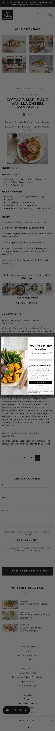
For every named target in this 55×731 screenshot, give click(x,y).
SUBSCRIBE (40, 382)
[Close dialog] (52, 338)
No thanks (40, 385)
